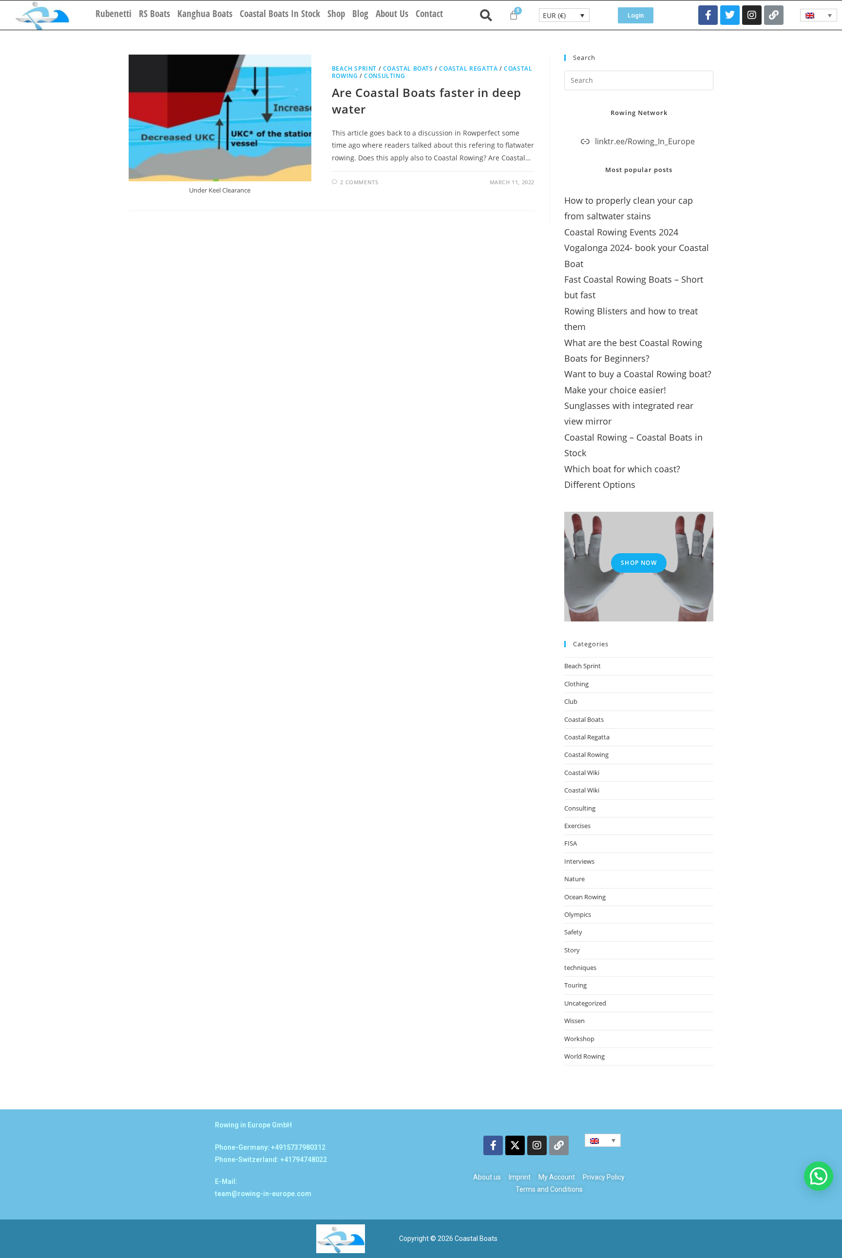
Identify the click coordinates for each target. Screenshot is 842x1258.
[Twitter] (730, 15)
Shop (336, 13)
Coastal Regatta (468, 68)
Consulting (384, 76)
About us (392, 13)
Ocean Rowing (585, 896)
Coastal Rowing (586, 754)
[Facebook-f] (708, 15)
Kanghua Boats (204, 13)
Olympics (577, 914)
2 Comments (359, 182)
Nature (574, 878)
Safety (573, 932)
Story (572, 950)
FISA (570, 843)
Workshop (579, 1038)
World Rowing (584, 1056)
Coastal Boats (408, 68)
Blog (360, 13)
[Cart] (513, 15)
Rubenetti (114, 13)
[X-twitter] (515, 1145)
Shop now (639, 563)
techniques (580, 967)
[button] (818, 1176)
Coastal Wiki (581, 772)
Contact (429, 13)
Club (570, 701)
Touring (575, 985)
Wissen (574, 1020)
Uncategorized (585, 1003)
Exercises (577, 825)
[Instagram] (752, 15)
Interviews (579, 861)
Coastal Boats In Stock (280, 13)
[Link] (774, 15)
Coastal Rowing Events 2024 (621, 232)
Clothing (576, 683)
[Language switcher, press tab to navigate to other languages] (819, 15)
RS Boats (154, 13)
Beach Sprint (354, 68)
